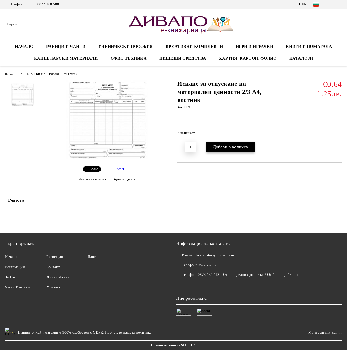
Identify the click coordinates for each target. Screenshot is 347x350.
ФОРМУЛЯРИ (72, 74)
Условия (53, 287)
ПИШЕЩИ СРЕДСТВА (182, 58)
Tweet (119, 169)
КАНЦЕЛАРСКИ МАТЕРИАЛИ (66, 58)
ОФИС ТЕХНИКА (129, 58)
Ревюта (16, 200)
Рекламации (15, 267)
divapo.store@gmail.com (214, 255)
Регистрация (56, 257)
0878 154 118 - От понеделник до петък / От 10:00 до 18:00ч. (248, 275)
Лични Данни (58, 277)
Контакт (53, 267)
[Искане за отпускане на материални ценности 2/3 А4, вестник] (106, 158)
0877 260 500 (48, 4)
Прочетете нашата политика (128, 332)
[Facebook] (331, 4)
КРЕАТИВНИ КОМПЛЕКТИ (194, 46)
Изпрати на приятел (92, 179)
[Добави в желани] (338, 134)
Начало (9, 74)
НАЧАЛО (24, 46)
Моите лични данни (325, 332)
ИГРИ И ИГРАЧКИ (254, 46)
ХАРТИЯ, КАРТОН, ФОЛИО (248, 58)
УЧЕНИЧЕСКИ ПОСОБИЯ (125, 46)
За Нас (10, 277)
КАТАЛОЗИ (301, 58)
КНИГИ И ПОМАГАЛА (309, 46)
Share (94, 169)
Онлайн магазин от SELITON (173, 345)
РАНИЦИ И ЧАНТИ (66, 46)
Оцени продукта (124, 179)
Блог (92, 257)
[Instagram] (339, 4)
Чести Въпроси (17, 287)
